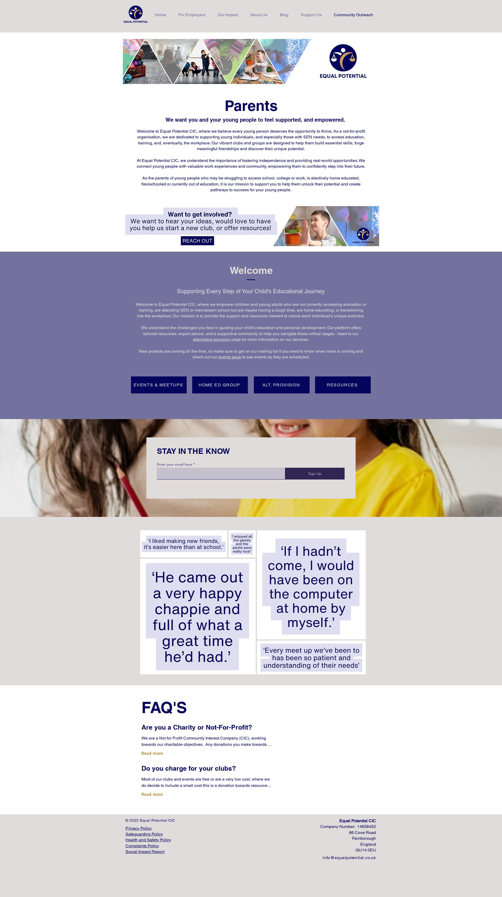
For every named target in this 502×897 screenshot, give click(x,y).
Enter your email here (174, 464)
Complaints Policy (142, 845)
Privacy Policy (139, 828)
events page (229, 356)
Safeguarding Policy (144, 834)
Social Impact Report (145, 851)
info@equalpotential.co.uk (349, 857)
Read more (152, 753)
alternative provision (211, 339)
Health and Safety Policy (148, 839)
